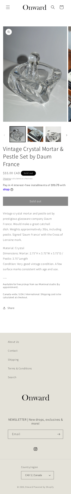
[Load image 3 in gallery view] (53, 134)
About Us (13, 342)
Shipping (7, 178)
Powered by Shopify (44, 487)
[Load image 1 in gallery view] (17, 134)
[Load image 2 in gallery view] (35, 134)
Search (12, 377)
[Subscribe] (58, 434)
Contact (12, 350)
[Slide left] (4, 135)
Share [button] (11, 308)
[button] (8, 7)
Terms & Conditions (20, 368)
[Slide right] (66, 135)
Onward (29, 487)
